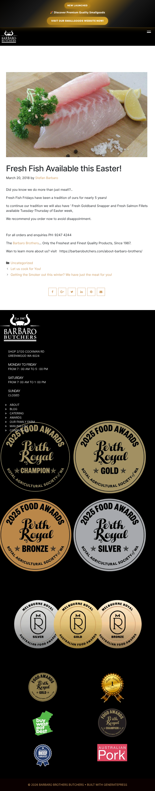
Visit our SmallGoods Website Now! (77, 20)
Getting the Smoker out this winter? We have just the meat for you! (61, 275)
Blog (13, 409)
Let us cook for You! (26, 269)
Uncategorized (22, 263)
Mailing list (19, 426)
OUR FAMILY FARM (22, 422)
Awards (16, 417)
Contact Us (19, 430)
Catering (17, 413)
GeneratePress (115, 785)
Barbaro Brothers (26, 243)
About (15, 405)
